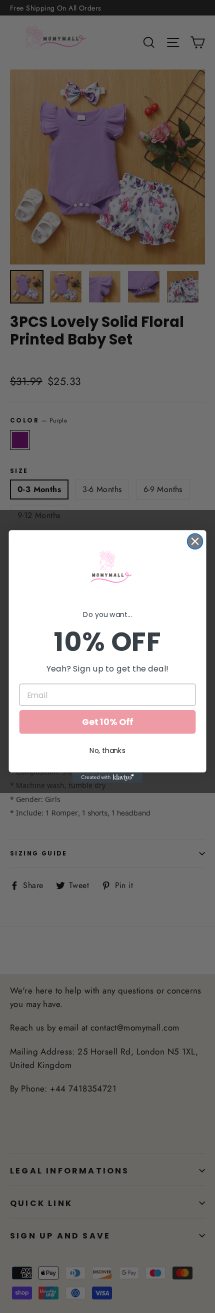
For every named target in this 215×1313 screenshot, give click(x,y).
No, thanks (108, 751)
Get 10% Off (107, 722)
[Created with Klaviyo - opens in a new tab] (107, 777)
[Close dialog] (195, 541)
